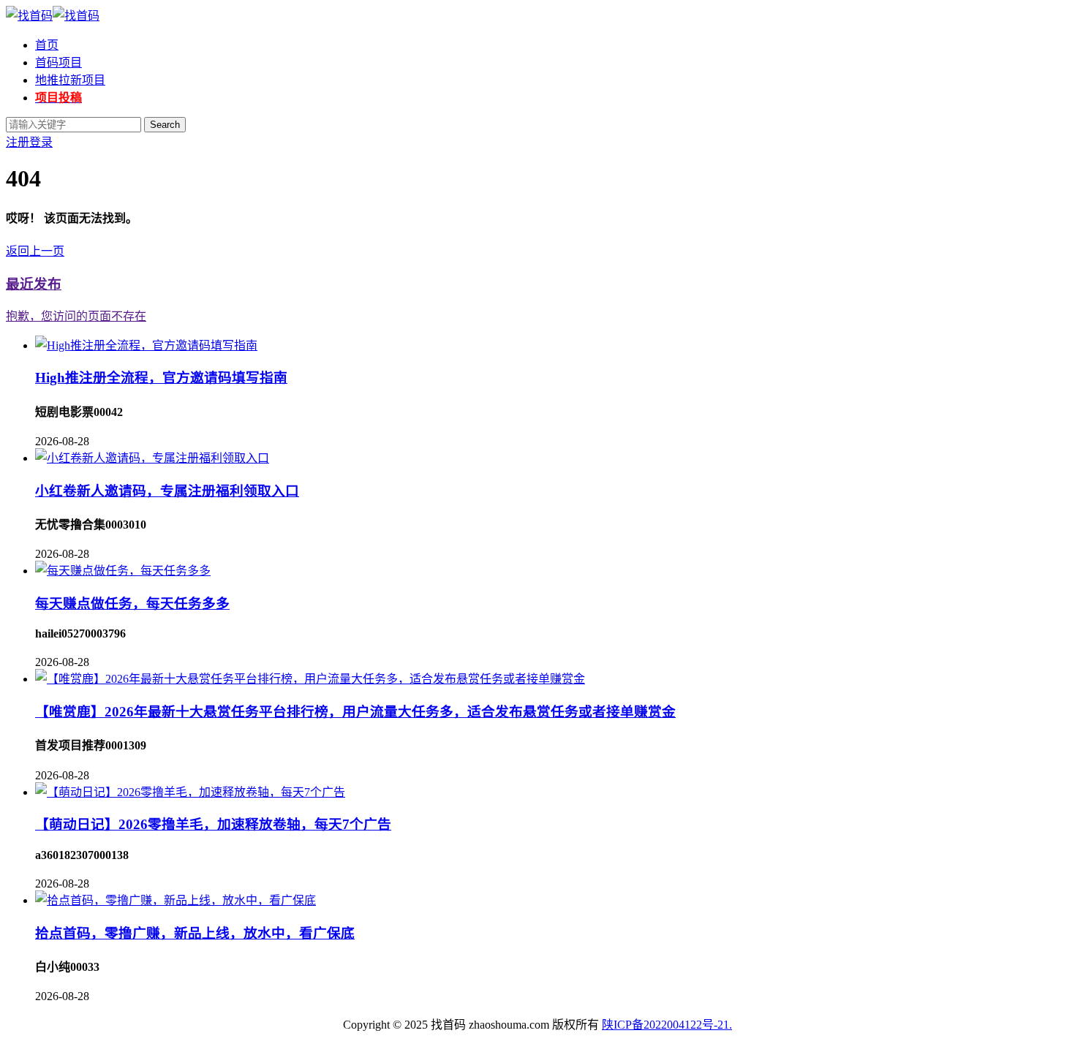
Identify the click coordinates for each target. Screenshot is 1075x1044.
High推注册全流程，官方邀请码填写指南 (161, 377)
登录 (41, 142)
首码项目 (58, 62)
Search (165, 124)
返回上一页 (35, 251)
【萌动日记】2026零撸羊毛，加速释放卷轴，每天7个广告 (213, 824)
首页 (47, 45)
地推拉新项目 (70, 80)
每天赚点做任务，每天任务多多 (132, 603)
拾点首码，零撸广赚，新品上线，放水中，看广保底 (195, 933)
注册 (17, 142)
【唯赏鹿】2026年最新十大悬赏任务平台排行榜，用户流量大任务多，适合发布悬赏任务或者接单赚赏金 (355, 711)
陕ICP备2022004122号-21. (667, 1024)
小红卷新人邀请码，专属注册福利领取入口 (167, 491)
